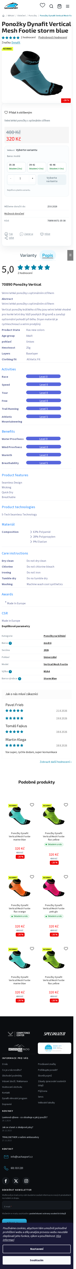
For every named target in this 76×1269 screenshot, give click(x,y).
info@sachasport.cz (22, 1157)
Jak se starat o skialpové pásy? (17, 1127)
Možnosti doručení (14, 213)
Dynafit (15, 43)
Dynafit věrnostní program (14, 1098)
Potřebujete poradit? (48, 1070)
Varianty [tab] (28, 255)
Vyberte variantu (51, 179)
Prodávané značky (47, 1064)
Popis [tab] (47, 255)
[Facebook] (5, 1180)
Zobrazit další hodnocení (55, 762)
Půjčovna (42, 1091)
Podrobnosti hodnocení (52, 37)
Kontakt (6, 1092)
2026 (46, 650)
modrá (47, 643)
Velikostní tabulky (46, 1102)
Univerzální (50, 657)
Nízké (47, 671)
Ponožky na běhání (55, 636)
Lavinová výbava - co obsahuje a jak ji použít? (25, 1117)
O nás (5, 1064)
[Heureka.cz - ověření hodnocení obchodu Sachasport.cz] (54, 1048)
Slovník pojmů (45, 1075)
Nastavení (36, 1249)
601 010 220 (17, 1168)
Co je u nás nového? (12, 1070)
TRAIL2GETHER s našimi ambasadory (20, 1137)
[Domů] (3, 15)
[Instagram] (26, 1180)
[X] (15, 1180)
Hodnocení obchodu (12, 1087)
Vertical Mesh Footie (56, 664)
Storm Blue (50, 678)
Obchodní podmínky (12, 1075)
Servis (40, 1096)
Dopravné (6, 1104)
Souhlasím (36, 1260)
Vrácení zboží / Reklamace (15, 1081)
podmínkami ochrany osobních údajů (48, 1213)
